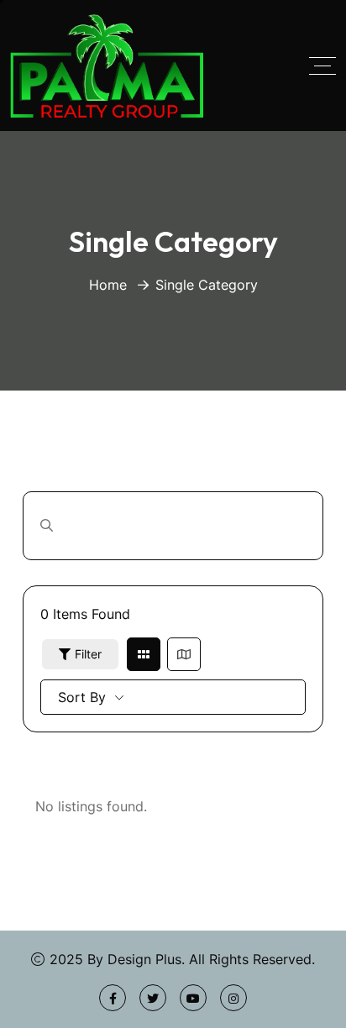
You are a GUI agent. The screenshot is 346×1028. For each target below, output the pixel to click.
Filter (88, 654)
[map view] (184, 654)
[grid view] (143, 654)
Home (108, 284)
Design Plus (144, 959)
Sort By (82, 697)
